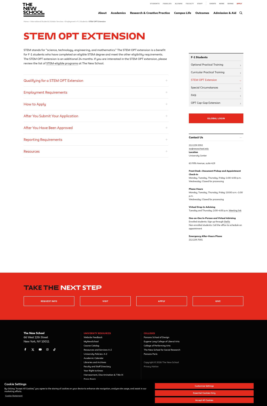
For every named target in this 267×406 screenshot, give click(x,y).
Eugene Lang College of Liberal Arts (162, 341)
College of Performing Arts (157, 345)
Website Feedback (93, 337)
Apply (239, 3)
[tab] (96, 80)
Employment (70, 21)
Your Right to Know (93, 370)
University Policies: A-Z (95, 354)
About (102, 12)
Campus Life (182, 12)
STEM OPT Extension (204, 79)
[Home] (33, 10)
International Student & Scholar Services (47, 21)
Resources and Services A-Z (98, 349)
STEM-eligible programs (62, 63)
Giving (230, 3)
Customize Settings (204, 386)
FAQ (193, 95)
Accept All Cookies (204, 400)
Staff (200, 3)
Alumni (179, 3)
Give (218, 301)
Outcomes (202, 12)
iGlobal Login (216, 118)
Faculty (190, 3)
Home (26, 21)
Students (155, 3)
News (221, 3)
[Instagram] (47, 349)
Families (167, 3)
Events (213, 3)
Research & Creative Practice (150, 12)
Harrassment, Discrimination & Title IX (103, 374)
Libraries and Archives (95, 362)
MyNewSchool (91, 341)
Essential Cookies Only (204, 393)
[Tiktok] (54, 349)
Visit (105, 301)
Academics (118, 12)
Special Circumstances (204, 87)
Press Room (90, 379)
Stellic (227, 221)
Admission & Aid (224, 12)
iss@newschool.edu (199, 148)
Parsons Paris (150, 354)
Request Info (49, 301)
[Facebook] (25, 349)
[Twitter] (32, 349)
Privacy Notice (151, 366)
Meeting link (235, 210)
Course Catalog (91, 345)
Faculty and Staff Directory (97, 366)
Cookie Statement (14, 396)
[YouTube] (40, 349)
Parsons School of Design (156, 337)
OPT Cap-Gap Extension (205, 102)
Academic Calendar (93, 358)
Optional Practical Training (207, 64)
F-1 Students (82, 21)
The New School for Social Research (162, 349)
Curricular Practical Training (207, 72)
